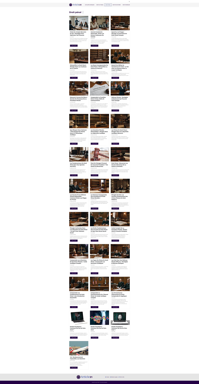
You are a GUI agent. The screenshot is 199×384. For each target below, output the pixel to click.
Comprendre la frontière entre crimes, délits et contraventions (98, 99)
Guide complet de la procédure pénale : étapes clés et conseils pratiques (119, 229)
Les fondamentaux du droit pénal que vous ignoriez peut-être (78, 165)
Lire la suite (74, 45)
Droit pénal (108, 4)
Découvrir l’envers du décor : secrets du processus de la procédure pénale (78, 99)
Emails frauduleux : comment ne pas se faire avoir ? (78, 328)
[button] (129, 1)
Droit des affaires (117, 4)
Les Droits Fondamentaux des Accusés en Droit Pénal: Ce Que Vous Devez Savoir (99, 229)
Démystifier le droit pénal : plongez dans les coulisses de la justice (78, 66)
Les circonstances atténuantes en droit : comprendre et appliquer (119, 294)
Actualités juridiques (89, 4)
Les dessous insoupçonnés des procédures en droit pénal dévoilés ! (99, 196)
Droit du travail (99, 4)
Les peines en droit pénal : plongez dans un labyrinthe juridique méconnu (119, 131)
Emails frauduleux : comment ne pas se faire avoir (98, 328)
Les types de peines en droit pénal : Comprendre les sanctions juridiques (99, 261)
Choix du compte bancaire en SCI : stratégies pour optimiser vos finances (78, 33)
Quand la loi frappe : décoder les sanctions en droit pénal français (119, 33)
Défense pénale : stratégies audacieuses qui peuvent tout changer (119, 99)
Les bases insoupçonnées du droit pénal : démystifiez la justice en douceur (99, 66)
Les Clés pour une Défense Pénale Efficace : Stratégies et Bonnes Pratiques (119, 261)
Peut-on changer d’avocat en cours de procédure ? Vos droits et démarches (99, 165)
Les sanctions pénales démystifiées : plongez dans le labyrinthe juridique (99, 131)
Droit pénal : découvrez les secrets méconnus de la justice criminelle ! (119, 165)
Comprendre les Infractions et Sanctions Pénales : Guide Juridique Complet (78, 261)
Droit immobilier (126, 4)
